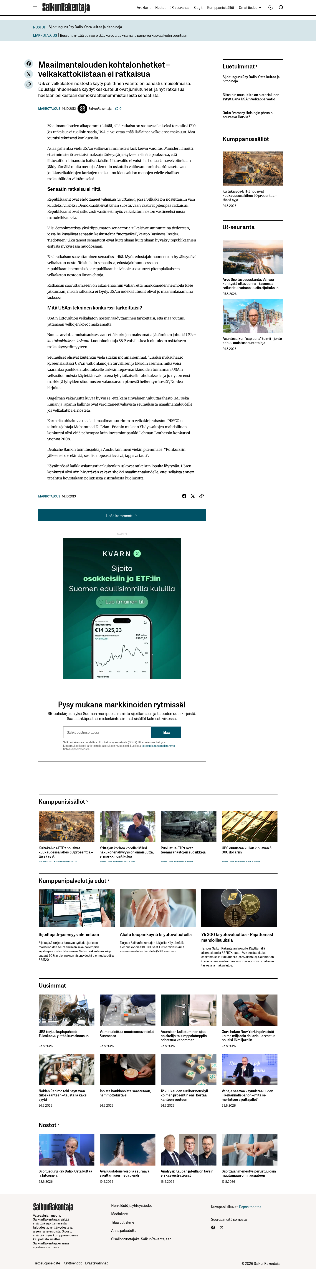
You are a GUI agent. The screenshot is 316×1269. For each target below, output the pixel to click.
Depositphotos (250, 1206)
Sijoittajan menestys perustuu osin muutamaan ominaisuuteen (249, 1173)
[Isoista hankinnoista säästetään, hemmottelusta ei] (128, 1070)
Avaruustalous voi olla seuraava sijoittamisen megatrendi (124, 1173)
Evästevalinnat (96, 1263)
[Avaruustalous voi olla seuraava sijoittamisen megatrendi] (128, 1150)
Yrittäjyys (129, 862)
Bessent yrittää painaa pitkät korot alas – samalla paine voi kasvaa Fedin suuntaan (123, 35)
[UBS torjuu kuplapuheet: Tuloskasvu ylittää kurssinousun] (66, 1010)
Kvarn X (189, 862)
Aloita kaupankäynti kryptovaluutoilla (156, 934)
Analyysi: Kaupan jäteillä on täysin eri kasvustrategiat (187, 1173)
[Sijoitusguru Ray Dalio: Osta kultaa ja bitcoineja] (66, 1150)
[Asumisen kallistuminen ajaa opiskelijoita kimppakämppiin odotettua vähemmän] (189, 1010)
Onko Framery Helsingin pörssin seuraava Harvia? (248, 115)
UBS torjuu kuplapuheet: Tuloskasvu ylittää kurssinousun (64, 1034)
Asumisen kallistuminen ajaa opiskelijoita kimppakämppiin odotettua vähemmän (184, 1036)
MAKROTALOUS (45, 35)
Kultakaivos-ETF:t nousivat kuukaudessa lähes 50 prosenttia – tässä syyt (250, 195)
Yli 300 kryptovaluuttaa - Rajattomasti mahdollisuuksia (238, 937)
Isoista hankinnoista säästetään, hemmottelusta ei (125, 1093)
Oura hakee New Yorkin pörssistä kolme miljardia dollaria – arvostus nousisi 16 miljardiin (248, 1036)
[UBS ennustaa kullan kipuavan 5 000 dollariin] (250, 826)
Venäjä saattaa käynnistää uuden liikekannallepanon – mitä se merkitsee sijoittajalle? (247, 1095)
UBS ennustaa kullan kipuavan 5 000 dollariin (246, 850)
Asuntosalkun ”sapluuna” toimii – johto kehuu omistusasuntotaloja (252, 340)
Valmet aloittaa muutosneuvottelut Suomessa (127, 1034)
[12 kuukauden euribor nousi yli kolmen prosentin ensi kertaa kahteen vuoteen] (189, 1070)
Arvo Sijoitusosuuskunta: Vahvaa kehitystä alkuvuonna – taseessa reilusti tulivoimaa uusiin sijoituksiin (250, 283)
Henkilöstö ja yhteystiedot (131, 1205)
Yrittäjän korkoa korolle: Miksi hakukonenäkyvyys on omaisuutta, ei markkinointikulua (127, 852)
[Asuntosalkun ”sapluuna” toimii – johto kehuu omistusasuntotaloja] (253, 316)
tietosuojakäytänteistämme (158, 745)
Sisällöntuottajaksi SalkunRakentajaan (141, 1238)
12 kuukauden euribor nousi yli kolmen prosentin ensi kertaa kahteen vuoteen (184, 1095)
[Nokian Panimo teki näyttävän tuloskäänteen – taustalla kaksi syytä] (66, 1070)
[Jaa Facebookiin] (28, 63)
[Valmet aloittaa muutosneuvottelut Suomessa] (128, 1010)
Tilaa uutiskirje (122, 1222)
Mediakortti (120, 1213)
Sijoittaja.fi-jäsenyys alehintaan (69, 934)
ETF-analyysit (45, 862)
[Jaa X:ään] (28, 74)
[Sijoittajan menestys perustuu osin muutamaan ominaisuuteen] (250, 1150)
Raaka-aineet (253, 862)
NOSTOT (39, 26)
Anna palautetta (123, 1230)
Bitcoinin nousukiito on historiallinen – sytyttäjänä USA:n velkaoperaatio (252, 97)
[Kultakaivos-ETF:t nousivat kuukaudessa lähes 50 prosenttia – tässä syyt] (253, 168)
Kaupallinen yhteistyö (65, 862)
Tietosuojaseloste (46, 1263)
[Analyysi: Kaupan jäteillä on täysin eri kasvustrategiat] (189, 1150)
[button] (35, 7)
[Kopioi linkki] (28, 84)
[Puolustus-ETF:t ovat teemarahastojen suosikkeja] (189, 826)
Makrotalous (49, 108)
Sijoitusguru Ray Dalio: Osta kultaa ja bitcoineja (85, 26)
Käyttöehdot (72, 1263)
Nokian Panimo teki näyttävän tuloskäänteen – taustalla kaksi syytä (63, 1095)
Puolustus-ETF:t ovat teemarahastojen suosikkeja (183, 850)
